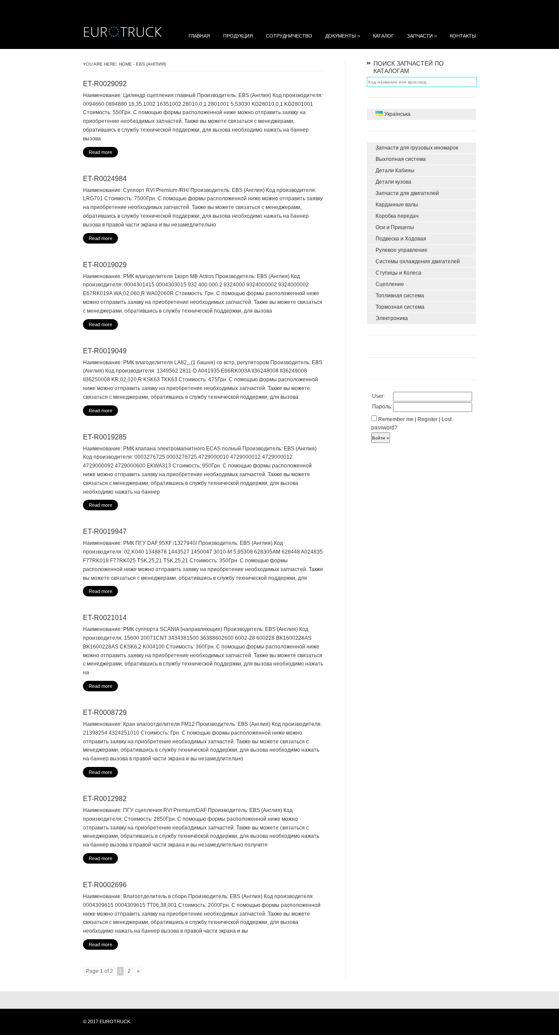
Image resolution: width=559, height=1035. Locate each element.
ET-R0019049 (105, 351)
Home (125, 64)
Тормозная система (400, 307)
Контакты (463, 35)
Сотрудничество (289, 35)
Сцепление (390, 284)
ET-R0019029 (105, 264)
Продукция (238, 35)
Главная (199, 35)
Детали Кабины (395, 170)
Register (428, 419)
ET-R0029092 (105, 83)
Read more (100, 152)
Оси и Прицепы (395, 227)
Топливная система (400, 296)
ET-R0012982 (105, 798)
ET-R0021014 (105, 617)
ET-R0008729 (105, 712)
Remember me (395, 419)
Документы (342, 35)
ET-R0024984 (105, 178)
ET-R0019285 (105, 437)
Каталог (383, 35)
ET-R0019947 (105, 531)
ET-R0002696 (105, 885)
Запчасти (422, 35)
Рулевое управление (402, 250)
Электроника (392, 318)
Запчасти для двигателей (407, 193)
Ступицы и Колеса (398, 273)
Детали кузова (393, 182)
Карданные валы (397, 205)
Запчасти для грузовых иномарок (417, 148)
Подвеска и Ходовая (401, 239)
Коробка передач (397, 216)
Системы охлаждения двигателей (418, 261)
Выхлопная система (401, 159)
